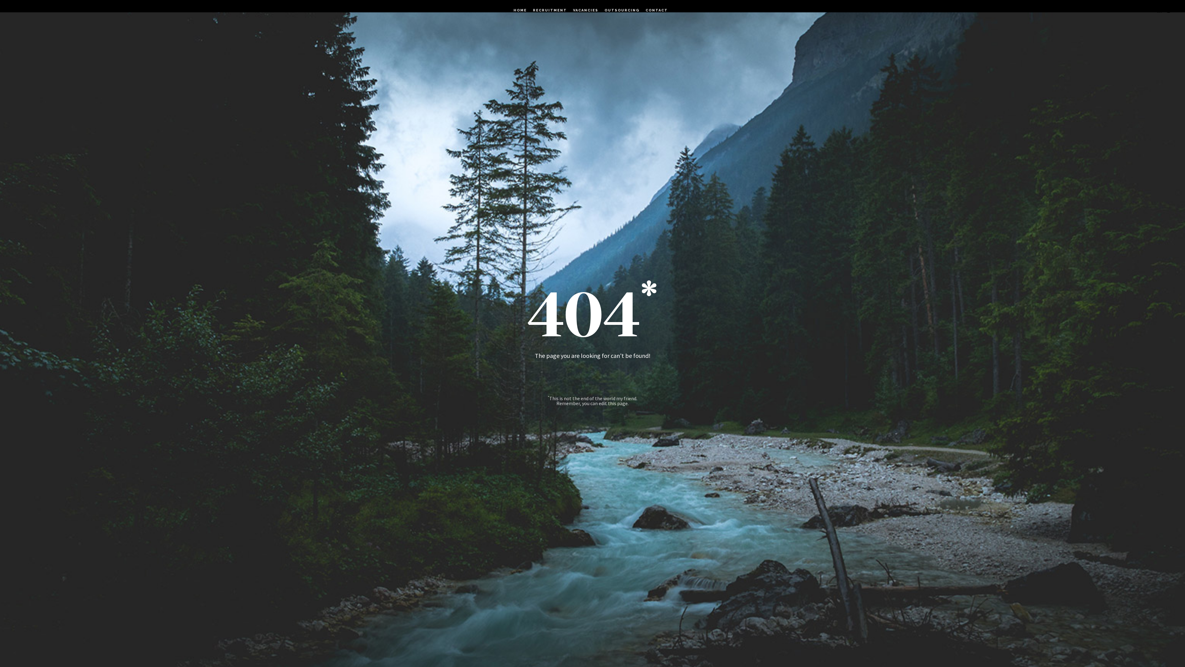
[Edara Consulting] (21, 10)
